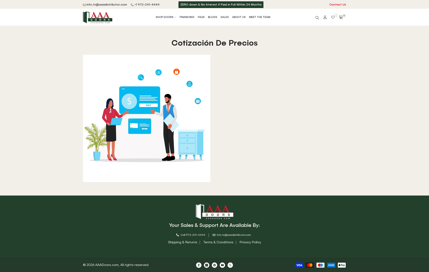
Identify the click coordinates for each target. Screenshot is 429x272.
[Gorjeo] (230, 265)
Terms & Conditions (218, 242)
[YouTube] (222, 265)
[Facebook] (198, 265)
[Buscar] (317, 17)
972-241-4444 (195, 235)
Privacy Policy (250, 242)
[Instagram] (206, 265)
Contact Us (337, 4)
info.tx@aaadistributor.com (106, 4)
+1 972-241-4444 (147, 4)
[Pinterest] (214, 265)
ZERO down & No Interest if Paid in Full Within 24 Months (221, 4)
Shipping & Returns (182, 242)
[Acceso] (325, 17)
